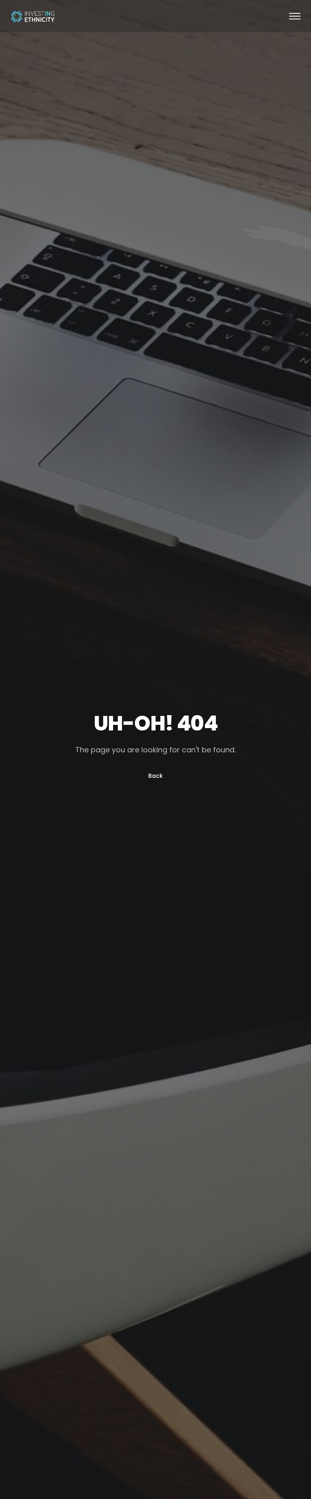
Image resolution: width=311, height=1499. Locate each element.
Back (155, 776)
